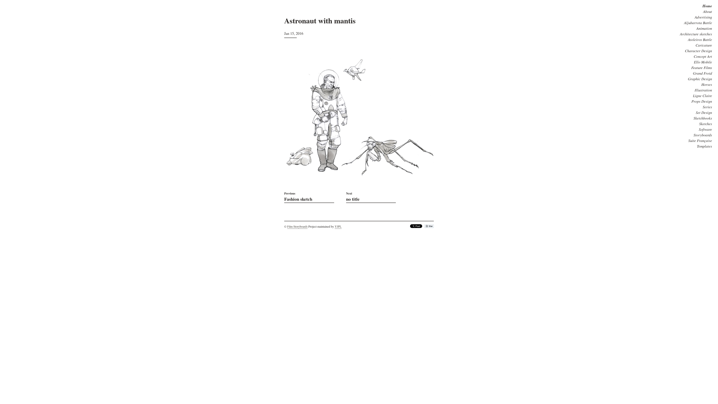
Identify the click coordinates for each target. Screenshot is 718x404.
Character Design (698, 50)
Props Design (701, 101)
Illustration (703, 90)
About (707, 11)
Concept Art (703, 56)
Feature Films (701, 67)
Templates (704, 146)
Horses (706, 84)
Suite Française (700, 140)
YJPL (338, 226)
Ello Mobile (703, 61)
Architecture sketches (696, 33)
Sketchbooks (703, 118)
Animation (704, 28)
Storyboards (703, 134)
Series (707, 106)
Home (707, 5)
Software (705, 129)
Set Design (704, 112)
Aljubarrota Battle (698, 22)
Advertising (703, 17)
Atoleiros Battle (700, 39)
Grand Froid (702, 73)
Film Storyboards (297, 226)
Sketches (705, 123)
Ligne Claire (702, 95)
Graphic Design (700, 78)
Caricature (704, 45)
